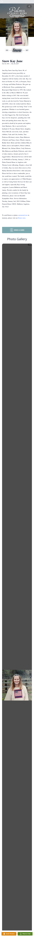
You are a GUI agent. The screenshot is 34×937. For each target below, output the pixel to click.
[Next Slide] (30, 685)
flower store (21, 218)
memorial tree (23, 215)
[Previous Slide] (4, 685)
